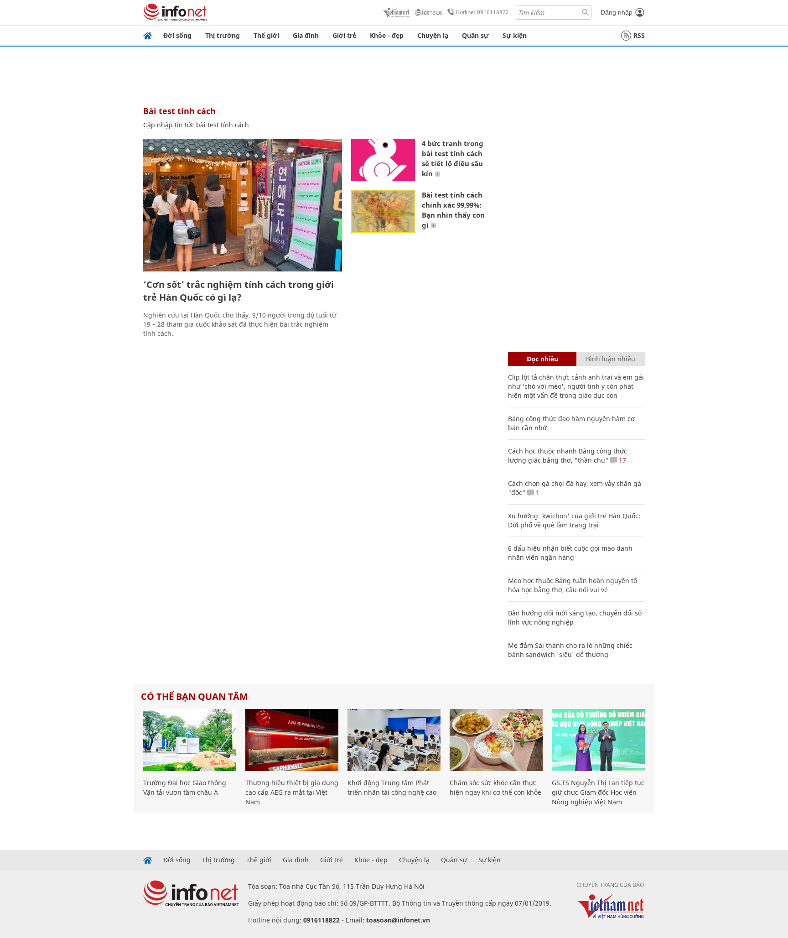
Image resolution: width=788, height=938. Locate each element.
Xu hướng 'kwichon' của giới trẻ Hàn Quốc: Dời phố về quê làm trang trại (574, 520)
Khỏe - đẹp (387, 35)
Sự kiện (515, 35)
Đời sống (177, 35)
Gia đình (306, 35)
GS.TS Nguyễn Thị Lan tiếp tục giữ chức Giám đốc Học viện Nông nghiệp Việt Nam (598, 792)
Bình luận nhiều (610, 358)
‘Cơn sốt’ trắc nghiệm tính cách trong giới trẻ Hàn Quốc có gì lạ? (238, 290)
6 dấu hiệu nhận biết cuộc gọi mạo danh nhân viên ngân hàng (570, 553)
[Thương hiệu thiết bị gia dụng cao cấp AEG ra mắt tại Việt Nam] (291, 740)
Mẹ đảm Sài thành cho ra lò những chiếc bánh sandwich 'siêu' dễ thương (570, 650)
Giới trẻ (344, 35)
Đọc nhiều (542, 358)
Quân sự (475, 35)
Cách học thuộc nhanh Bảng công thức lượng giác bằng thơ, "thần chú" (567, 455)
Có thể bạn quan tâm (194, 696)
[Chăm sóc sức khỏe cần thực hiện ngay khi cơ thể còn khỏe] (496, 740)
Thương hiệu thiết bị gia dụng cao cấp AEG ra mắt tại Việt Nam (291, 792)
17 (621, 460)
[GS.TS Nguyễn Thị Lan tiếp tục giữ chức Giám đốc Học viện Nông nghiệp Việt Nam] (598, 740)
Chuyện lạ (432, 35)
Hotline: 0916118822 (482, 12)
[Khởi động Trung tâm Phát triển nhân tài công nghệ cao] (394, 740)
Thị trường (222, 35)
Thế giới (266, 35)
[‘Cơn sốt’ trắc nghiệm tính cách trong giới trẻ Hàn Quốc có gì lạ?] (242, 205)
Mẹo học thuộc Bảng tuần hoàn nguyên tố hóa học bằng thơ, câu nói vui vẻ (572, 585)
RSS (639, 35)
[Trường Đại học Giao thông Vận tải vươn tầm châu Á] (189, 740)
